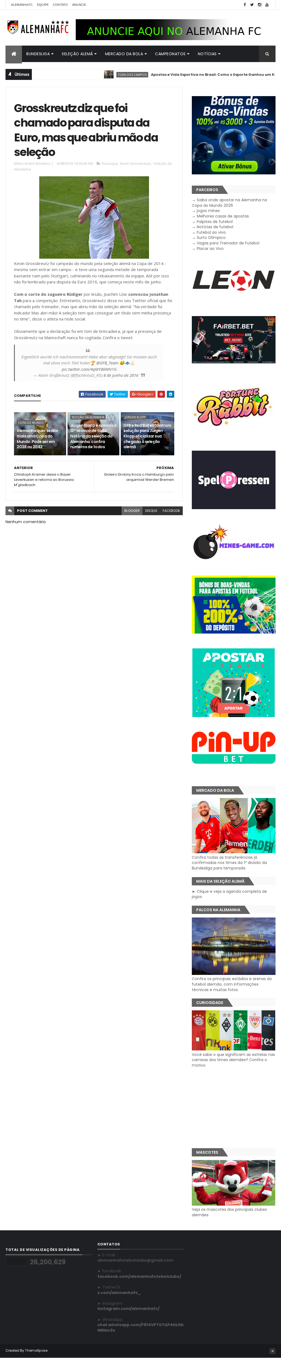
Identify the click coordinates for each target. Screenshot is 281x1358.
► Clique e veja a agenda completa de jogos (229, 894)
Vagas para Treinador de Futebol (228, 243)
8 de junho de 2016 (120, 375)
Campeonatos (170, 54)
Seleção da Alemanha (88, 417)
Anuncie (79, 4)
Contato (60, 4)
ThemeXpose (36, 1350)
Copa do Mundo (31, 423)
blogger (132, 510)
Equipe (43, 4)
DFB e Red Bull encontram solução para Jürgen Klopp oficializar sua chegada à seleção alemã (147, 436)
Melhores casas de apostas (223, 216)
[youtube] (267, 5)
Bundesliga (38, 54)
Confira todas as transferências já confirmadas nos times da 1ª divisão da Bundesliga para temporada (229, 863)
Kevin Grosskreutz (135, 163)
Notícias (207, 54)
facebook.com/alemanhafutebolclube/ (139, 1276)
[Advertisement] (234, 1107)
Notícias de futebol (215, 227)
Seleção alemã (77, 54)
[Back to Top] (272, 1351)
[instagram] (260, 5)
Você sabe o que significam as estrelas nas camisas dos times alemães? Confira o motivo (233, 1060)
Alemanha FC (22, 4)
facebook (171, 510)
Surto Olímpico (211, 237)
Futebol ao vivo (211, 232)
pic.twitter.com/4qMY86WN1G (89, 369)
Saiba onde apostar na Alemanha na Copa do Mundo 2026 (229, 202)
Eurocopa (110, 163)
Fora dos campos (108, 74)
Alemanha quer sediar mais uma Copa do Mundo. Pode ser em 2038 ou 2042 (37, 439)
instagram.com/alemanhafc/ (128, 1308)
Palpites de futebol (215, 221)
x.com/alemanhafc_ (119, 1292)
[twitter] (252, 5)
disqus (151, 510)
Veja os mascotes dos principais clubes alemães (229, 1212)
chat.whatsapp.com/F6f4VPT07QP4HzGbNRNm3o (140, 1327)
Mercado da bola (124, 54)
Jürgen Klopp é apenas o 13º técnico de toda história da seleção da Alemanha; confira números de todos (93, 436)
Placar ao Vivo (210, 248)
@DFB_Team (107, 363)
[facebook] (245, 5)
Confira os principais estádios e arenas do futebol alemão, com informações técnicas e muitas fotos (232, 984)
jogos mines (208, 210)
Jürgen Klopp (135, 417)
